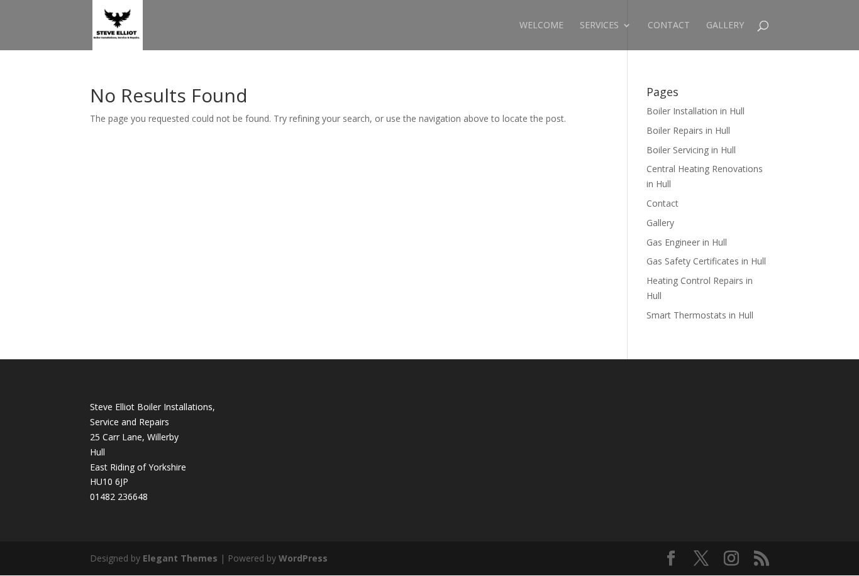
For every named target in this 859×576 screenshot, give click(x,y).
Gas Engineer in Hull (686, 242)
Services (599, 26)
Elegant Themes (180, 558)
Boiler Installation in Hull (695, 111)
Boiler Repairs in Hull (688, 130)
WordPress (303, 558)
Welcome (541, 26)
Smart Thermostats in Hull (699, 315)
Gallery (725, 26)
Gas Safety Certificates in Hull (706, 261)
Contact (669, 26)
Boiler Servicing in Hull (691, 150)
